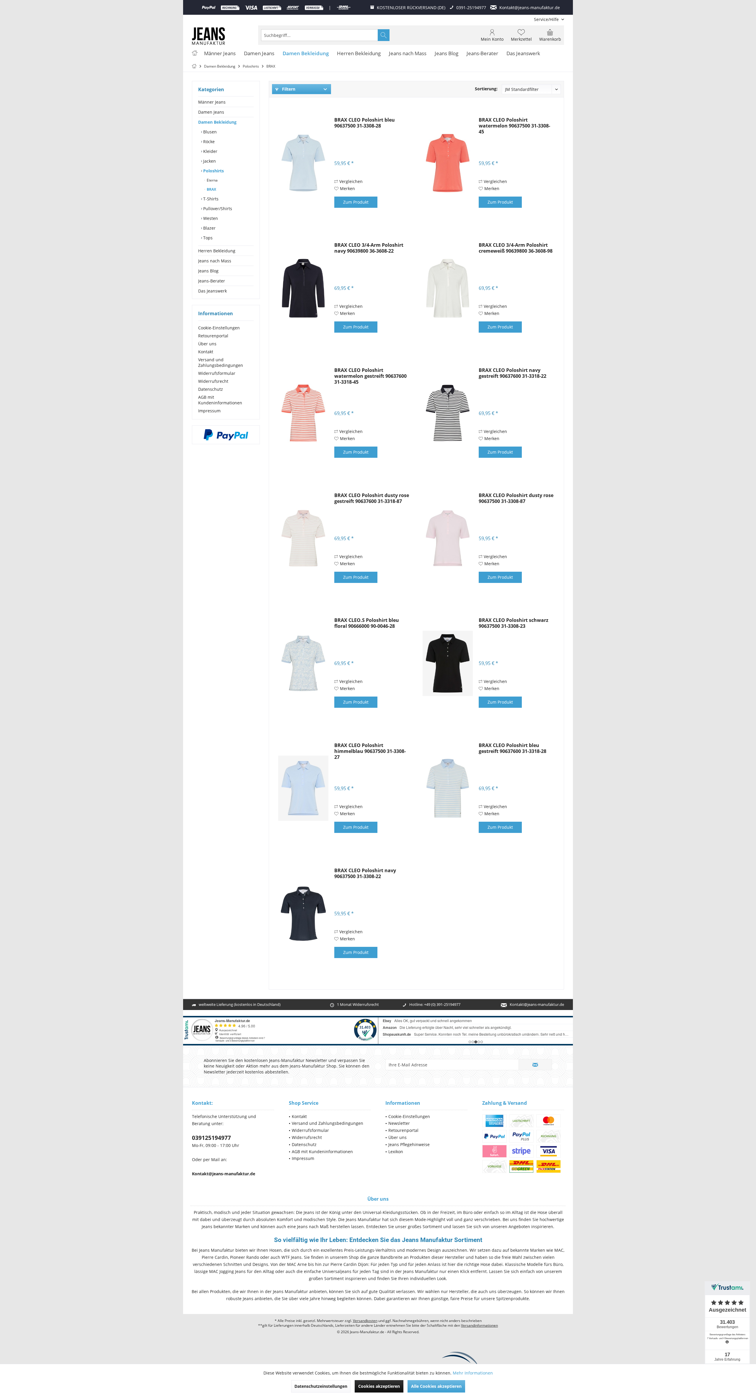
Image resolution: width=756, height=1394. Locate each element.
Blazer (209, 228)
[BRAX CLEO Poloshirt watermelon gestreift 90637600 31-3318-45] (303, 413)
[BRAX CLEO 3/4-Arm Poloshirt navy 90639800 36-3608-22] (303, 288)
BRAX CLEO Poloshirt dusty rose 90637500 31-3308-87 (516, 498)
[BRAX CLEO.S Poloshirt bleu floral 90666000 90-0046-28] (303, 663)
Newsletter (399, 1123)
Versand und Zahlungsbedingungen (220, 362)
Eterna (212, 180)
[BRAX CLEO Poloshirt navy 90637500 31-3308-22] (303, 913)
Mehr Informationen (473, 1373)
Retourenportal (213, 336)
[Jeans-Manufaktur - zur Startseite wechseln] (208, 36)
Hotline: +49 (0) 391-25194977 (434, 1004)
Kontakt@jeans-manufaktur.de (537, 1004)
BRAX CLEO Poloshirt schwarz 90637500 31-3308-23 (513, 623)
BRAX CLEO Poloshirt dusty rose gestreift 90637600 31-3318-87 (371, 498)
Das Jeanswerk (212, 291)
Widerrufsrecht (213, 381)
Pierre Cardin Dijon (349, 1264)
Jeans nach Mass (214, 261)
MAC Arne (297, 1264)
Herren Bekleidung (216, 251)
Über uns (207, 344)
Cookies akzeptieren (379, 1386)
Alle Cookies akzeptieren (436, 1386)
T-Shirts (210, 199)
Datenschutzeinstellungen (320, 1386)
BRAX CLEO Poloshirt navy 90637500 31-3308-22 (365, 873)
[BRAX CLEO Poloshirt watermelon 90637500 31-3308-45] (448, 163)
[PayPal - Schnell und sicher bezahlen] (226, 434)
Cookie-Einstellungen (219, 328)
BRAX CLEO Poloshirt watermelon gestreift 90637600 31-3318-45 (370, 376)
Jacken (209, 161)
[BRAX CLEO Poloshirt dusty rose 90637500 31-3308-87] (448, 538)
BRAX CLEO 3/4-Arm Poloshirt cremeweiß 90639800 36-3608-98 (516, 248)
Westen (210, 218)
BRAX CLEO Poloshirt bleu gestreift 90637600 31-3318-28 (512, 748)
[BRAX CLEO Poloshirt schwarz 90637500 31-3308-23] (448, 663)
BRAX (211, 189)
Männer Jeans (212, 102)
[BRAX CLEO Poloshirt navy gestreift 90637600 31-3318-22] (448, 413)
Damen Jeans (211, 112)
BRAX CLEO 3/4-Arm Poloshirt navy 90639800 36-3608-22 (368, 248)
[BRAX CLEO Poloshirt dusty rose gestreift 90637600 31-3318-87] (303, 538)
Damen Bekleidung (217, 122)
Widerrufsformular (216, 373)
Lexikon (395, 1151)
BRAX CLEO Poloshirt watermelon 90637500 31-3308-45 (514, 125)
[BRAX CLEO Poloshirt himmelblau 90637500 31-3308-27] (303, 788)
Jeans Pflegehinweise (409, 1144)
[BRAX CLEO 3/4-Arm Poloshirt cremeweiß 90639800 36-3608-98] (448, 288)
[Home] (194, 53)
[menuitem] (546, 19)
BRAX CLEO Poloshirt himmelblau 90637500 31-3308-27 (370, 751)
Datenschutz (210, 389)
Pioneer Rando (244, 1257)
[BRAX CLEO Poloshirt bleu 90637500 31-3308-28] (303, 163)
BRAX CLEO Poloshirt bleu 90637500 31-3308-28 (364, 123)
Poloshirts (213, 171)
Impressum (209, 411)
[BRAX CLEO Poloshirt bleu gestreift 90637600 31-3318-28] (448, 788)
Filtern (288, 89)
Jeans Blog (208, 271)
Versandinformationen (479, 1325)
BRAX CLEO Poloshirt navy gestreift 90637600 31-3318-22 (512, 373)
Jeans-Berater (211, 281)
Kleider (209, 151)
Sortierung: (486, 88)
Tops (207, 238)
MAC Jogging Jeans (227, 1271)
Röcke (208, 141)
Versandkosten (365, 1320)
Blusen (209, 132)
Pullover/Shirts (217, 208)
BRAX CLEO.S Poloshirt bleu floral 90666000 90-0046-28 (366, 623)
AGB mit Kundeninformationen (220, 400)
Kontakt (205, 351)
